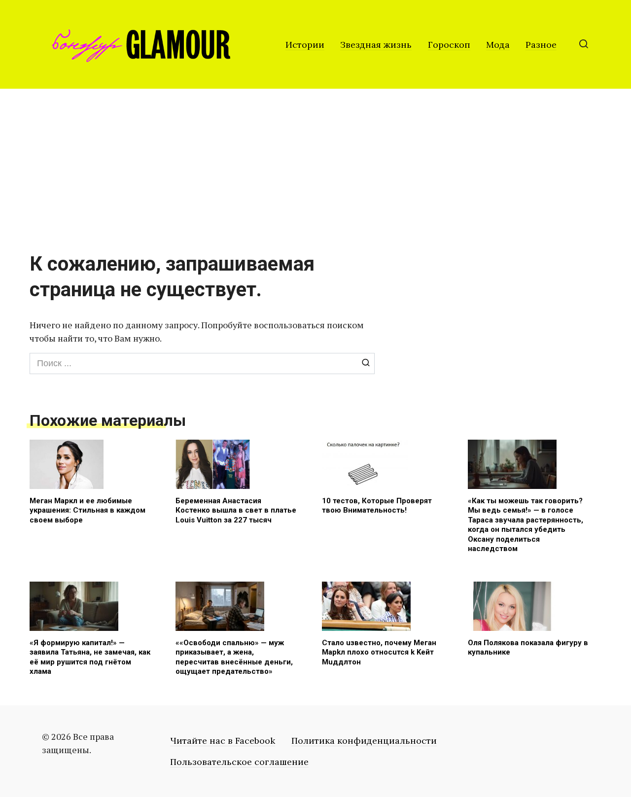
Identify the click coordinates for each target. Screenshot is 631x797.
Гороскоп (449, 44)
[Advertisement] (315, 163)
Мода (498, 44)
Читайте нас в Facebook (222, 740)
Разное (541, 44)
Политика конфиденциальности (364, 740)
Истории (304, 44)
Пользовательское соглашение (239, 761)
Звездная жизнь (376, 44)
